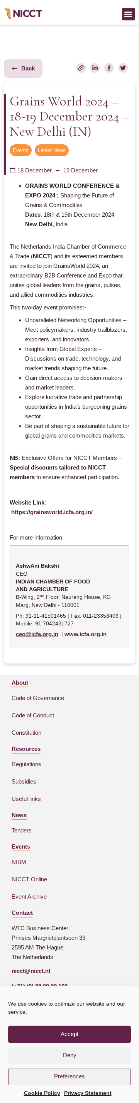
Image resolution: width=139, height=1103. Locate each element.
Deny (69, 1055)
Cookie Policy (42, 1093)
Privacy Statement (88, 1093)
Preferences (69, 1076)
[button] (128, 14)
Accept (69, 1034)
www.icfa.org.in (85, 634)
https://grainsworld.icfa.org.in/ (52, 512)
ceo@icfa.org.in (37, 634)
